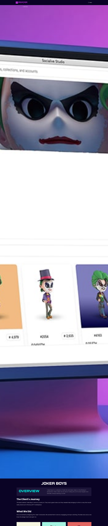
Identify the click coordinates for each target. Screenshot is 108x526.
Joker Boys (25, 6)
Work (21, 6)
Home (17, 6)
